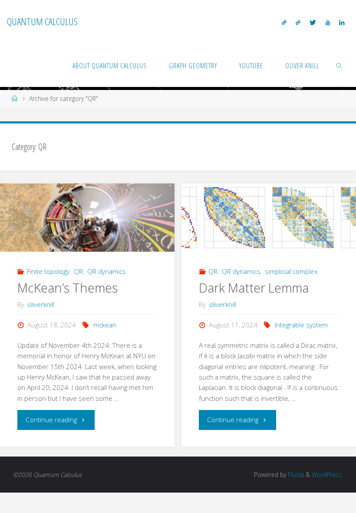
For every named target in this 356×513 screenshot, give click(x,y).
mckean (104, 324)
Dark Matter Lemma (254, 288)
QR (78, 271)
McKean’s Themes (67, 288)
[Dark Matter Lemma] (268, 217)
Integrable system (301, 324)
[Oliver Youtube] (327, 22)
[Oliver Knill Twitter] (313, 22)
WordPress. (327, 474)
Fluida (295, 474)
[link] (339, 65)
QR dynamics (106, 271)
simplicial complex (291, 271)
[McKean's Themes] (87, 217)
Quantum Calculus (42, 21)
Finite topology (48, 271)
